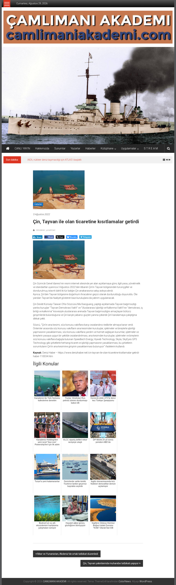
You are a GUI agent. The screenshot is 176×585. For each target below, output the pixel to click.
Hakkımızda (42, 148)
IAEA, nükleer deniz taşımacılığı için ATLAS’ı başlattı (54, 159)
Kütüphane (107, 148)
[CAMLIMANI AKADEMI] (7, 148)
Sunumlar (59, 148)
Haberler (90, 148)
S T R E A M (151, 148)
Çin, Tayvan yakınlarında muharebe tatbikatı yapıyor (111, 563)
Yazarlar (75, 148)
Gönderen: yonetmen (45, 230)
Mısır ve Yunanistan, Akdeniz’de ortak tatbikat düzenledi (67, 553)
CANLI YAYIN (22, 148)
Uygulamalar (128, 148)
